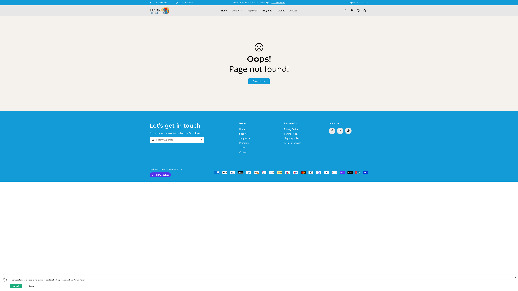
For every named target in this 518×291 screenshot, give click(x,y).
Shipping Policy (291, 138)
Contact (293, 10)
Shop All (236, 10)
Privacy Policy (291, 129)
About (281, 10)
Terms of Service (292, 142)
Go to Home (259, 81)
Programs (267, 10)
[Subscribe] (201, 140)
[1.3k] (348, 131)
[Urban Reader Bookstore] (159, 10)
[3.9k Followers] (340, 131)
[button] (364, 11)
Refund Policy (291, 133)
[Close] (515, 277)
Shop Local (252, 10)
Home (224, 10)
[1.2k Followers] (332, 131)
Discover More (278, 2)
